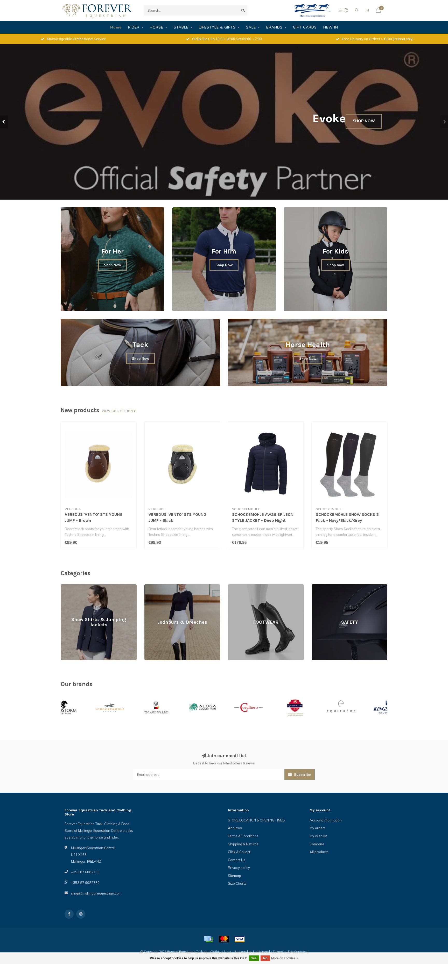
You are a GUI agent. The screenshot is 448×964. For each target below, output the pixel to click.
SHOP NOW (364, 138)
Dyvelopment (298, 951)
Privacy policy (239, 868)
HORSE (156, 27)
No (265, 958)
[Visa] (239, 939)
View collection (118, 411)
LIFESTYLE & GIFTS (217, 27)
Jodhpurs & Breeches (161, 587)
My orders (318, 828)
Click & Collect (239, 852)
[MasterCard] (224, 939)
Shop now (335, 265)
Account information (326, 820)
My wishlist (318, 836)
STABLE (181, 27)
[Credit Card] (208, 939)
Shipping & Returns (243, 844)
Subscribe (302, 774)
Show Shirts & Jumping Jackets (85, 587)
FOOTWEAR (237, 587)
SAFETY (318, 587)
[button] (4, 121)
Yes (254, 958)
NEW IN (330, 27)
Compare (317, 844)
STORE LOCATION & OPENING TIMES (256, 820)
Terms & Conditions (243, 836)
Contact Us (236, 860)
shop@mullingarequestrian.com (96, 893)
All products (319, 852)
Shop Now (112, 265)
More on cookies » (284, 958)
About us (235, 828)
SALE (251, 27)
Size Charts (237, 883)
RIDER (133, 27)
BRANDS (274, 27)
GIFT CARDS (305, 27)
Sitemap (234, 876)
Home (116, 27)
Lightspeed (261, 951)
